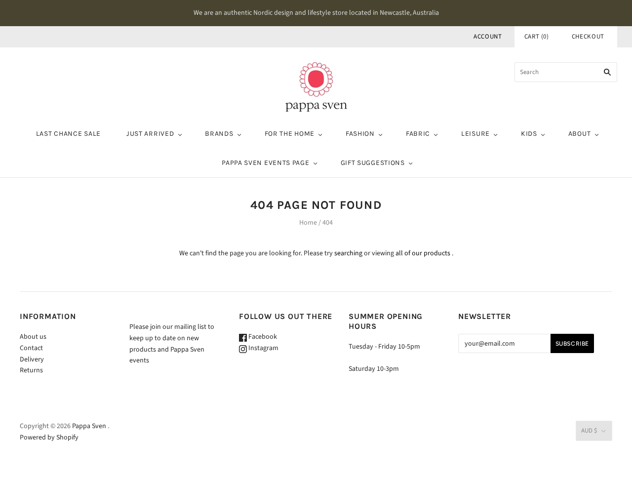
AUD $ (589, 430)
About (579, 133)
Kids (529, 133)
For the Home (290, 133)
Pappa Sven (89, 426)
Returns (31, 370)
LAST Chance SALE (68, 133)
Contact (31, 348)
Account (488, 36)
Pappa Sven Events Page (265, 163)
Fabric (418, 133)
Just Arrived (150, 133)
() (536, 36)
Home (308, 223)
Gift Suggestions (373, 163)
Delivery (32, 359)
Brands (219, 133)
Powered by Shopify (49, 437)
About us (33, 337)
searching (348, 253)
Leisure (475, 133)
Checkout (588, 36)
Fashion (360, 133)
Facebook (262, 337)
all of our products (422, 253)
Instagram (262, 348)
